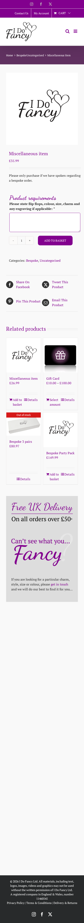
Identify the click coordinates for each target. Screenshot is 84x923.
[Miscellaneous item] (23, 355)
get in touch (59, 584)
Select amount (55, 402)
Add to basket (55, 240)
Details (33, 400)
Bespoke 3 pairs (20, 441)
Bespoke (32, 260)
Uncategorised (50, 260)
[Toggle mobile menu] (76, 31)
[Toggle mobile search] (67, 31)
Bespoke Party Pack (60, 453)
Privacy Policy (15, 903)
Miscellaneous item (23, 378)
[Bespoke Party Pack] (60, 429)
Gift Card (52, 378)
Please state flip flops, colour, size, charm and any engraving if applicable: (44, 206)
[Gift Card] (60, 355)
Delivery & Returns (65, 903)
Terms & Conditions (39, 903)
